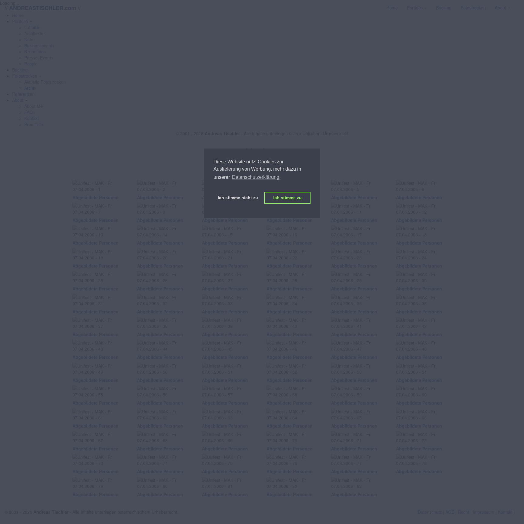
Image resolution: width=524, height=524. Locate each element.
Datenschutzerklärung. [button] (256, 177)
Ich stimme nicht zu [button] (238, 197)
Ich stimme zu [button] (287, 197)
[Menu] (519, 4)
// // (43, 8)
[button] (22, 21)
